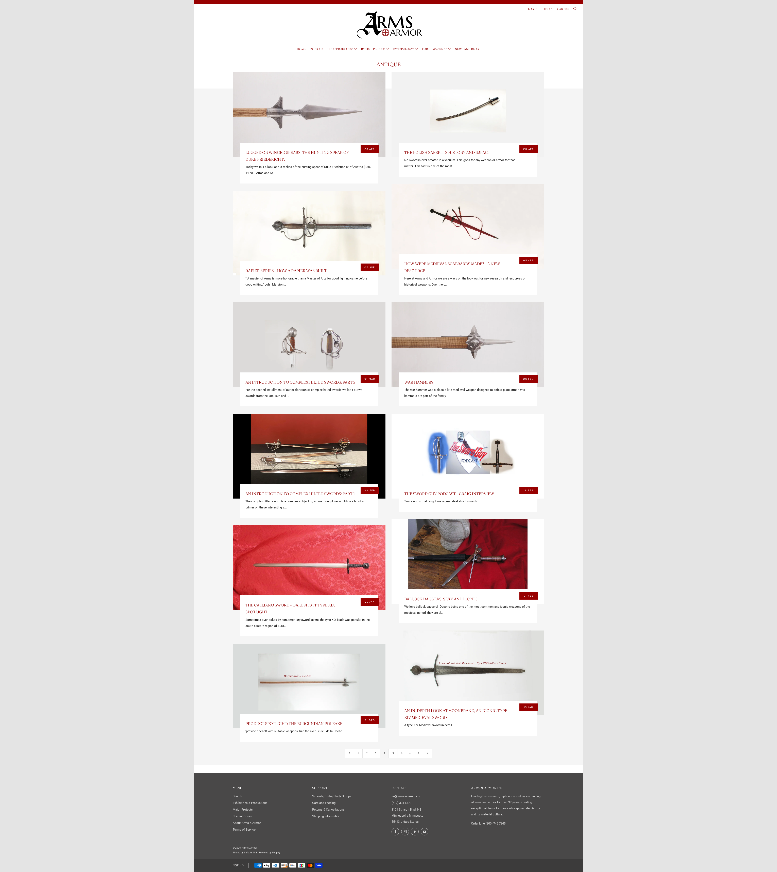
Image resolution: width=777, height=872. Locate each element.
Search (237, 796)
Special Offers (242, 816)
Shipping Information (326, 816)
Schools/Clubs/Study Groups (331, 796)
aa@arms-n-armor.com (407, 796)
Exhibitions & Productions (250, 803)
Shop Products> (340, 49)
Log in (533, 9)
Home (301, 49)
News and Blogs (467, 49)
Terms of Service (244, 829)
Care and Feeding (323, 803)
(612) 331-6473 (401, 803)
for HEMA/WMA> (434, 49)
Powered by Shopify (269, 852)
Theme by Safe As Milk (245, 852)
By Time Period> (373, 49)
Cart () (563, 9)
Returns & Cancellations (328, 809)
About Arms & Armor (247, 823)
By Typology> (403, 49)
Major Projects (243, 809)
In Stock (316, 49)
